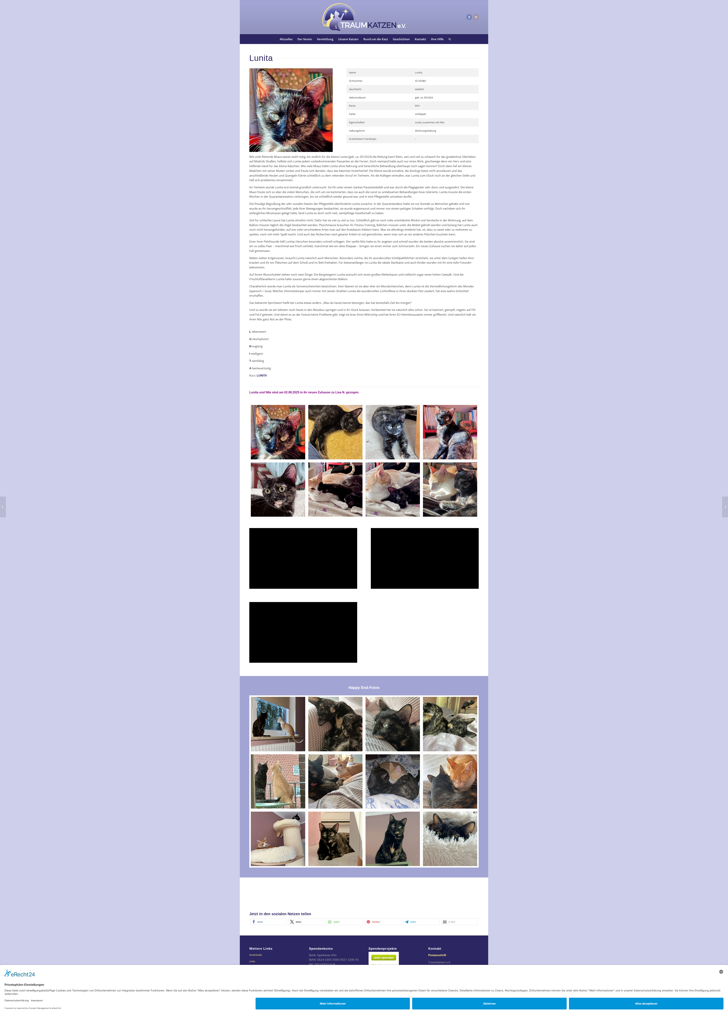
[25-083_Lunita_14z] (335, 781)
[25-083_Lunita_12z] (450, 724)
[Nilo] (3, 507)
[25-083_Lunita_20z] (450, 839)
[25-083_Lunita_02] (335, 432)
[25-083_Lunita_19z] (392, 839)
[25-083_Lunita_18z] (335, 839)
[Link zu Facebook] (469, 17)
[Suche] (448, 39)
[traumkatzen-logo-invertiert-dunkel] (364, 17)
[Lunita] (278, 432)
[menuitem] (286, 39)
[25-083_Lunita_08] (450, 489)
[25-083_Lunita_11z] (392, 724)
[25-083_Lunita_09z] (278, 724)
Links (252, 961)
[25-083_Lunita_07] (392, 489)
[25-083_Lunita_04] (450, 432)
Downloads (255, 955)
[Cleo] (725, 507)
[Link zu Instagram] (476, 17)
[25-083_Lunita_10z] (335, 724)
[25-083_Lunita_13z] (278, 781)
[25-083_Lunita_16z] (450, 781)
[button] (268, 921)
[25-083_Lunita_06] (335, 489)
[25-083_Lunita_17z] (278, 839)
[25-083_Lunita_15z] (392, 781)
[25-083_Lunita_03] (392, 432)
